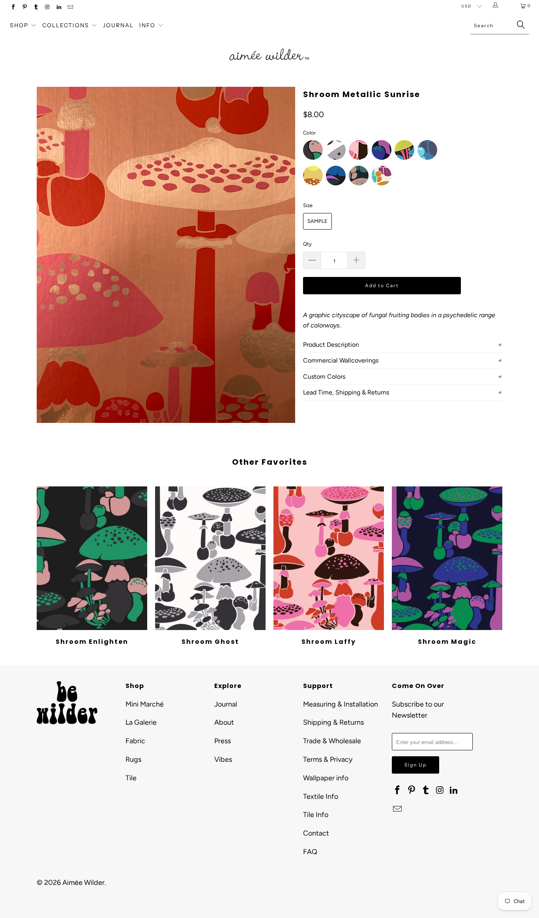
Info (147, 25)
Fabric (135, 741)
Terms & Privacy (327, 759)
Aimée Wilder (83, 882)
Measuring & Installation (340, 704)
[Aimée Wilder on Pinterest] (24, 7)
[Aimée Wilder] (269, 45)
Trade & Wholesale (332, 741)
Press (222, 741)
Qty (307, 244)
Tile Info (315, 814)
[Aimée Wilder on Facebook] (13, 7)
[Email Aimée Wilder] (70, 7)
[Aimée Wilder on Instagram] (47, 7)
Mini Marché (144, 704)
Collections (66, 25)
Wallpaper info (325, 778)
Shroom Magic (447, 558)
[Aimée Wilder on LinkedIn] (59, 7)
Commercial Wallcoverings (340, 360)
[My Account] (497, 6)
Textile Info (320, 796)
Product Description (331, 344)
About (224, 722)
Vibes (223, 759)
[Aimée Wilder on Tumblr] (36, 7)
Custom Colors (324, 376)
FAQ (310, 851)
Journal (118, 25)
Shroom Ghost (210, 558)
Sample (317, 221)
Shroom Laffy (328, 558)
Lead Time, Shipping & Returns (346, 392)
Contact (316, 833)
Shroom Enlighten (92, 558)
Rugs (133, 759)
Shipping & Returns (333, 722)
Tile (131, 778)
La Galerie (141, 722)
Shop (19, 25)
